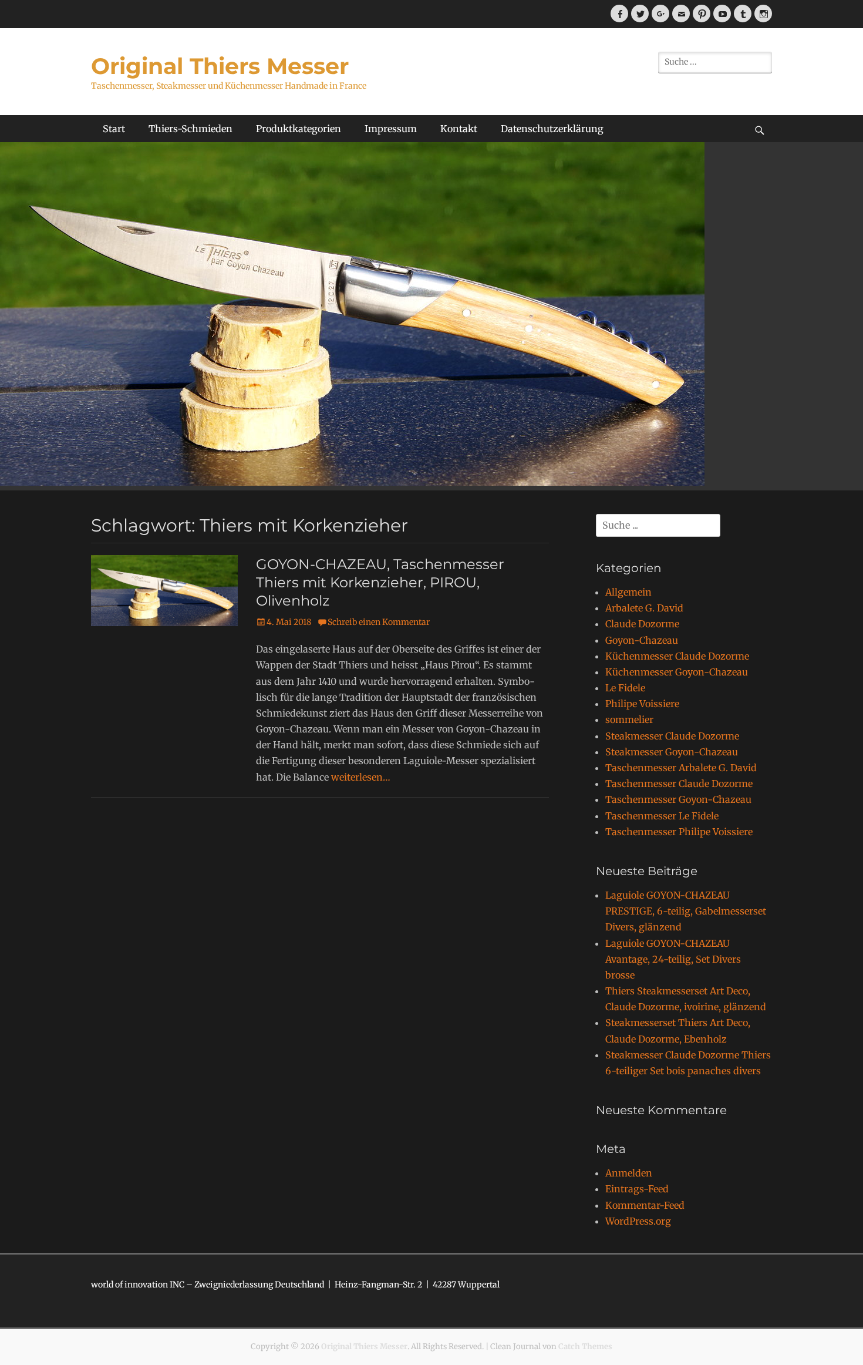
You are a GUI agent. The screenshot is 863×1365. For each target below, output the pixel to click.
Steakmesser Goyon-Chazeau (671, 752)
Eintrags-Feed (637, 1189)
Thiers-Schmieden (190, 129)
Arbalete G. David (644, 608)
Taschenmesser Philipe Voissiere (679, 832)
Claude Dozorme (642, 624)
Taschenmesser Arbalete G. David (681, 768)
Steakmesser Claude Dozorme (672, 736)
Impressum (391, 129)
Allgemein (628, 592)
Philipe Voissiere (642, 704)
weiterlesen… (360, 777)
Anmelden (628, 1173)
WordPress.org (638, 1221)
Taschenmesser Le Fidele (662, 816)
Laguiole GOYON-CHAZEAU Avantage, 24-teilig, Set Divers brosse (673, 959)
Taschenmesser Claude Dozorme (679, 783)
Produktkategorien (298, 129)
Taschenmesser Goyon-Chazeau (678, 799)
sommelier (629, 719)
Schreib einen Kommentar (379, 622)
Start (114, 129)
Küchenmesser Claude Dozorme (677, 656)
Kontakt (458, 129)
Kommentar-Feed (645, 1205)
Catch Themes (585, 1346)
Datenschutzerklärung (552, 129)
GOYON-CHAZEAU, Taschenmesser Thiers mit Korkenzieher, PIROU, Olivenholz (380, 582)
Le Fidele (625, 688)
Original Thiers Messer (220, 66)
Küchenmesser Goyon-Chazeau (676, 672)
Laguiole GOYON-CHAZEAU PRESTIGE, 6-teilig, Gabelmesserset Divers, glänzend (685, 911)
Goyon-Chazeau (641, 640)
